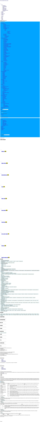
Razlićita (5, 57)
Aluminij (2, 12)
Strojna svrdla (5, 64)
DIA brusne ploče (5, 98)
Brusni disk (4, 97)
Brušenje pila (3, 13)
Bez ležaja (5, 51)
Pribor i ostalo (4, 9)
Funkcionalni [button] (1, 396)
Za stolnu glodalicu (6, 56)
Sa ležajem (5, 52)
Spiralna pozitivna (6, 45)
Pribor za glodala (6, 39)
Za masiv (5, 24)
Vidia (4, 23)
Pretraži (1, 109)
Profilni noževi (5, 60)
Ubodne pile (6, 36)
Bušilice (4, 73)
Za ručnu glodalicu (6, 50)
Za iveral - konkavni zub (7, 25)
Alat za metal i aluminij (5, 10)
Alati (2, 4)
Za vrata (5, 58)
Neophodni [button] (1, 381)
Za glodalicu (5, 63)
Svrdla (3, 7)
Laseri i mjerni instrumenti (6, 88)
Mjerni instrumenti (6, 89)
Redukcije (5, 70)
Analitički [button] (1, 401)
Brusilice (4, 72)
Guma (3, 91)
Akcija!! (2, 108)
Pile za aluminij (5, 105)
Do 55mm (5, 34)
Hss (5, 29)
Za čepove (5, 62)
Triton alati (4, 78)
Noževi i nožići (4, 8)
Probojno (5, 66)
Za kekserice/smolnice (6, 27)
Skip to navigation (2, 0)
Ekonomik (5, 40)
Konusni (9, 32)
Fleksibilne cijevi (4, 87)
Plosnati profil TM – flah (5, 86)
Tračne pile (4, 77)
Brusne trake (4, 96)
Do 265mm (5, 35)
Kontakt (2, 19)
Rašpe (3, 82)
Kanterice (4, 74)
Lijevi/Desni (9, 33)
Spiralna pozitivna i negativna (7, 46)
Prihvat (5, 67)
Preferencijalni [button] (2, 399)
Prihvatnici (5, 47)
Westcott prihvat (6, 49)
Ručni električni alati (4, 71)
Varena (5, 54)
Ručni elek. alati (4, 121)
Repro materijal (3, 95)
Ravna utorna (5, 53)
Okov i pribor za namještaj (6, 92)
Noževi (2, 84)
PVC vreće (4, 101)
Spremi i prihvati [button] (2, 416)
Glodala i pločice (4, 6)
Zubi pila (6, 37)
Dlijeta (3, 80)
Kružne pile (4, 5)
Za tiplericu (5, 65)
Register (2, 114)
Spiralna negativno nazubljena (7, 43)
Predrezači (9, 31)
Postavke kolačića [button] (2, 373)
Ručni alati (3, 79)
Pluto (3, 100)
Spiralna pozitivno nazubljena (7, 44)
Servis (2, 18)
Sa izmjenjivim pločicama (7, 55)
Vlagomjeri (5, 90)
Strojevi (2, 11)
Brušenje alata (3, 107)
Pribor (3, 81)
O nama (2, 14)
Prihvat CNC (5, 48)
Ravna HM (5, 59)
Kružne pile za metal (6, 103)
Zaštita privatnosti (4, 361)
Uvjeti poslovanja (4, 360)
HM (4, 68)
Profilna (5, 42)
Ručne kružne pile (5, 76)
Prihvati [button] (6, 373)
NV (5, 30)
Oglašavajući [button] (1, 409)
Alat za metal (3, 102)
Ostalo (3, 93)
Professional (5, 41)
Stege (3, 83)
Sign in (2, 112)
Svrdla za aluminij (6, 106)
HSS (4, 69)
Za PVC (5, 26)
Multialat (4, 75)
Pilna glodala (5, 28)
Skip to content (6, 0)
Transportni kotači (5, 94)
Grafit (3, 99)
